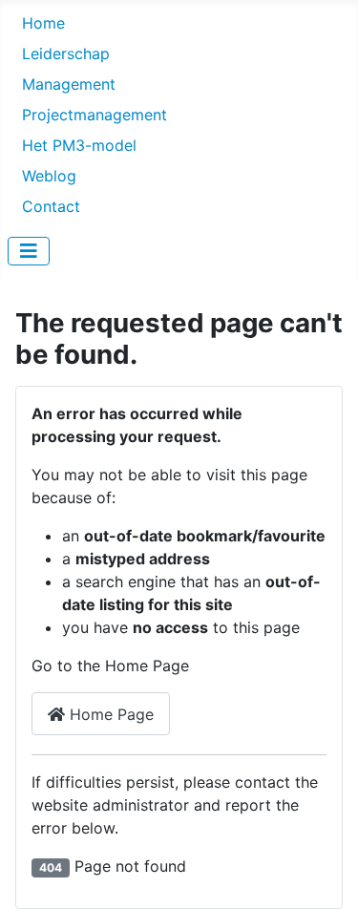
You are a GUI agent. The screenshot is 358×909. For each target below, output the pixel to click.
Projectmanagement (94, 114)
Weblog (49, 175)
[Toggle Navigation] (29, 251)
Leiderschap (66, 53)
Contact (51, 206)
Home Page (109, 714)
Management (69, 84)
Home (43, 22)
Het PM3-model (79, 145)
